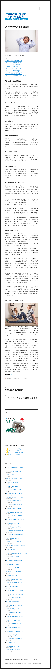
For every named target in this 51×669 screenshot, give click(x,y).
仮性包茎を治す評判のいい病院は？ (14, 478)
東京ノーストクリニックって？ (15, 452)
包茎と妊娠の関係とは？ (12, 549)
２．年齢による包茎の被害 (11, 66)
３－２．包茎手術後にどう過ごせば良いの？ (16, 75)
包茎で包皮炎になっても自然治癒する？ (16, 560)
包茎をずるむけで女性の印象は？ (14, 527)
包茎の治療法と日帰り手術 (12, 523)
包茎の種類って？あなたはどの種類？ (15, 594)
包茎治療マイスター (11, 378)
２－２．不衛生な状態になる (12, 70)
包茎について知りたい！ (12, 475)
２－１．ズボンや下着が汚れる (13, 68)
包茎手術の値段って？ (11, 575)
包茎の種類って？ (10, 642)
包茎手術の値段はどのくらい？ (13, 609)
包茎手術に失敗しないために (13, 538)
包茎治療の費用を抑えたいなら (13, 646)
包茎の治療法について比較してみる (14, 631)
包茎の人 (25, 378)
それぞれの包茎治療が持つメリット (14, 623)
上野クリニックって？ (13, 450)
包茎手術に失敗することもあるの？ (14, 508)
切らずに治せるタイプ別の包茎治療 (14, 530)
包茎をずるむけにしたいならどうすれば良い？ (17, 553)
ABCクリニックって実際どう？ (15, 449)
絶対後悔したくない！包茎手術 (13, 571)
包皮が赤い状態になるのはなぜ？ (14, 612)
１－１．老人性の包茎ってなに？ (13, 62)
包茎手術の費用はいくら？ (12, 556)
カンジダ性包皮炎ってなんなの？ (14, 471)
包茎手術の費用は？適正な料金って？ (15, 493)
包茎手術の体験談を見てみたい (13, 635)
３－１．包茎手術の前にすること (13, 73)
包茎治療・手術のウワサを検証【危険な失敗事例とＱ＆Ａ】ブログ (21, 659)
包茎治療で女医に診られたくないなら (15, 497)
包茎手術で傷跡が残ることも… (13, 627)
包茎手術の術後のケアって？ (13, 586)
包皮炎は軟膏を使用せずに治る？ (14, 486)
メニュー (42, 8)
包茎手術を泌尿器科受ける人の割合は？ (16, 582)
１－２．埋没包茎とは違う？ (12, 64)
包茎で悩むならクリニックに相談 (14, 512)
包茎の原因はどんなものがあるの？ (14, 638)
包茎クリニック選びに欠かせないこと (15, 620)
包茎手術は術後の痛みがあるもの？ (14, 605)
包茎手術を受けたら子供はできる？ (14, 597)
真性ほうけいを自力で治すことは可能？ (16, 545)
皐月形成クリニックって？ (14, 454)
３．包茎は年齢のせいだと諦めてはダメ (14, 72)
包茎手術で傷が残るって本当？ (13, 601)
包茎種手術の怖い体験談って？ (13, 482)
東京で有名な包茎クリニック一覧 (14, 504)
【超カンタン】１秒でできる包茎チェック (16, 534)
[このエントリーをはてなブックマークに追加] (11, 374)
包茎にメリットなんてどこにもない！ (15, 467)
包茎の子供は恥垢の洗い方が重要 (14, 579)
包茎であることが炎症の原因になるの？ (16, 519)
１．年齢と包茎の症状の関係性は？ (13, 60)
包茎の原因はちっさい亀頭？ (13, 564)
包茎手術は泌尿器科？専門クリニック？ (16, 501)
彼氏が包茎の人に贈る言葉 (12, 568)
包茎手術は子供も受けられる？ (13, 650)
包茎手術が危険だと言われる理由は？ (15, 590)
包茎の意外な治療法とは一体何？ (14, 489)
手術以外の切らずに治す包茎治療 (14, 515)
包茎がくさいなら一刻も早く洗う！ (14, 542)
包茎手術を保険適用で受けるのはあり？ (16, 616)
